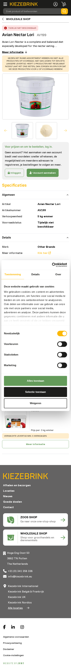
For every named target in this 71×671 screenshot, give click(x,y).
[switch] (62, 344)
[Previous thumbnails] (5, 130)
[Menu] (6, 4)
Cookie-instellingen (13, 655)
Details (6, 237)
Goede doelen (12, 501)
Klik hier (43, 253)
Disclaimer (8, 649)
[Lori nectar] (16, 418)
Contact (8, 507)
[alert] (20, 28)
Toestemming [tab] (12, 274)
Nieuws (7, 496)
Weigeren (35, 403)
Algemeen (8, 195)
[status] (35, 63)
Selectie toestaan (35, 391)
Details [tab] (35, 274)
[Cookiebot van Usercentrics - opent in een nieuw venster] (52, 265)
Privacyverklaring (12, 642)
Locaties (8, 490)
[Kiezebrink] (24, 4)
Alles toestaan (35, 380)
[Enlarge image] (34, 96)
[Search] (64, 11)
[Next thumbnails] (65, 130)
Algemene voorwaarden (16, 636)
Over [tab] (58, 274)
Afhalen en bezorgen (17, 485)
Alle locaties (15, 608)
